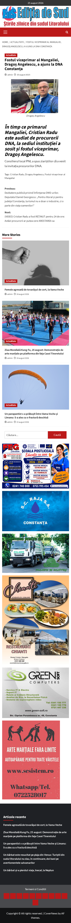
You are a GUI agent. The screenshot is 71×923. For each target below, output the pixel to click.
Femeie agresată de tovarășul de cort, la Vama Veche (34, 289)
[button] (5, 32)
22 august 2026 (23, 422)
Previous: (34, 197)
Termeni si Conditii (35, 889)
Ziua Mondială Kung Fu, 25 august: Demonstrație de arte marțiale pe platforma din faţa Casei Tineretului (34, 351)
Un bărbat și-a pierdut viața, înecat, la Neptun (28, 870)
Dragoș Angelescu (34, 174)
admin (10, 74)
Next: (35, 217)
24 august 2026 (23, 294)
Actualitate (11, 55)
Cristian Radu (17, 174)
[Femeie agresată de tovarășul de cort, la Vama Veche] (35, 263)
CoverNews (50, 913)
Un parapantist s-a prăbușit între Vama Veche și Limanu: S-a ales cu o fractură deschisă (31, 415)
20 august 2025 (23, 74)
